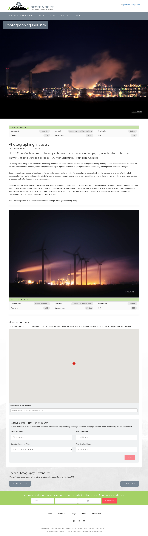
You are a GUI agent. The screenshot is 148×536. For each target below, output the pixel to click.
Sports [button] (65, 16)
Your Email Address (83, 444)
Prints (83, 513)
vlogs (74, 513)
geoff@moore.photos (131, 5)
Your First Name (17, 432)
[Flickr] (64, 521)
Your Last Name (82, 432)
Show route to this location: (20, 405)
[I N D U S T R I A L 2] (74, 253)
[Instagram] (79, 521)
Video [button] (42, 16)
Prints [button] (53, 16)
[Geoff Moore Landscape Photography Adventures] (31, 6)
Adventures (61, 513)
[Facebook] (69, 521)
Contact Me (96, 513)
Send (130, 458)
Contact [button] (78, 16)
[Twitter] (74, 521)
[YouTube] (84, 521)
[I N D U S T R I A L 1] (74, 69)
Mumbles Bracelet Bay (20, 484)
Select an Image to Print (20, 444)
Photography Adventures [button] (21, 16)
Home (49, 513)
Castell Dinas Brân (129, 484)
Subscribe (109, 501)
